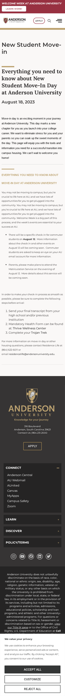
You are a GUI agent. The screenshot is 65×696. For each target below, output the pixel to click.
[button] (32, 468)
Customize (32, 679)
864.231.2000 (39, 432)
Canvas (12, 490)
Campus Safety (18, 501)
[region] (32, 665)
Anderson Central (19, 475)
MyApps (13, 496)
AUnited (13, 485)
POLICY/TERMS (17, 542)
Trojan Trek (39, 332)
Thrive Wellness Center (29, 328)
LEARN (11, 519)
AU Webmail (16, 480)
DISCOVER (14, 531)
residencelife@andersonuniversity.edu (32, 354)
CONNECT (13, 468)
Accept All (32, 669)
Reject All (32, 689)
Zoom (11, 506)
